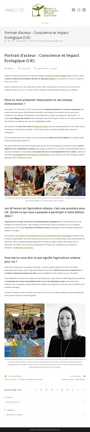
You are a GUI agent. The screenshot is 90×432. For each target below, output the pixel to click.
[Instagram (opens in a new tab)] (77, 10)
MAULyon (10, 68)
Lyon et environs (43, 68)
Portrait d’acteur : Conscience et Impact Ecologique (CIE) (45, 41)
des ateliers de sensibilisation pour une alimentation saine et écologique (43, 236)
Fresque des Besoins (41, 126)
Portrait (54, 68)
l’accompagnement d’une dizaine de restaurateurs (31, 155)
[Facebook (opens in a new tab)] (72, 10)
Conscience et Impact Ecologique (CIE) (58, 76)
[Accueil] (5, 41)
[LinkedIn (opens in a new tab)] (83, 10)
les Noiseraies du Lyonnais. (23, 248)
